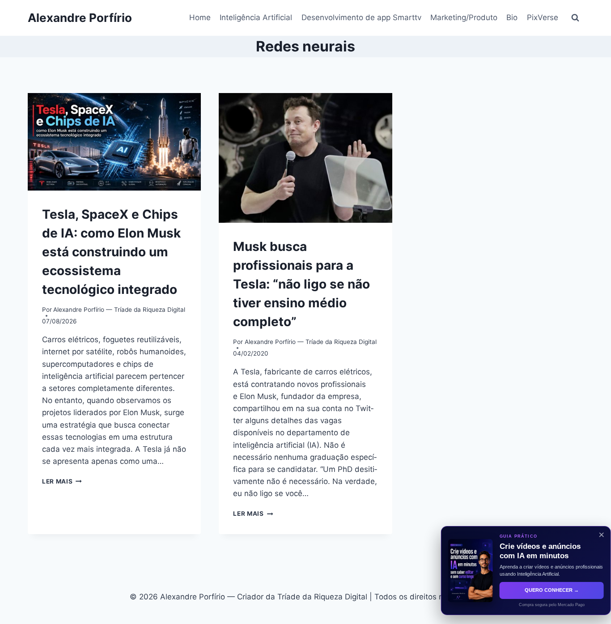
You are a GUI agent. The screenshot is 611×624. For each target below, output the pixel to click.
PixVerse (542, 17)
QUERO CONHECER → (543, 590)
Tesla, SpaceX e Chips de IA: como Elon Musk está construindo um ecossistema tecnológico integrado (111, 252)
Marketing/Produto (463, 17)
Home (200, 17)
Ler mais (62, 481)
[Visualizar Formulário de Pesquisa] (575, 18)
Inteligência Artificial (256, 17)
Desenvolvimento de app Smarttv (361, 17)
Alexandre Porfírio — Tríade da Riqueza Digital (119, 309)
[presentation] (114, 142)
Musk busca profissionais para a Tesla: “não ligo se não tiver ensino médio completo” (301, 284)
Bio (512, 17)
